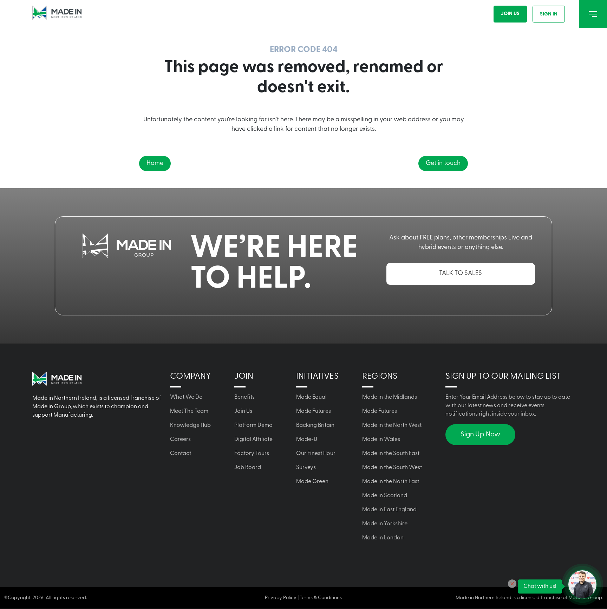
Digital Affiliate (253, 439)
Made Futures (313, 411)
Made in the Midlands (389, 397)
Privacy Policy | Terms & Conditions (303, 598)
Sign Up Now (480, 434)
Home (154, 163)
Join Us (510, 14)
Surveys (306, 467)
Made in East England (389, 510)
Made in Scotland (384, 496)
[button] (512, 583)
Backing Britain (315, 425)
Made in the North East (390, 482)
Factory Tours (251, 453)
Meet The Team (189, 411)
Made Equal (311, 397)
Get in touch (443, 163)
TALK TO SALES (460, 273)
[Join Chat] (582, 584)
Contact (180, 453)
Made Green (312, 482)
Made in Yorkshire (384, 524)
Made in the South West (392, 467)
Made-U (306, 439)
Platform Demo (253, 425)
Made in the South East (390, 453)
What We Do (186, 397)
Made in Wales (381, 439)
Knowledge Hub (190, 425)
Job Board (247, 467)
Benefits (244, 397)
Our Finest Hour (315, 453)
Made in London (383, 538)
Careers (180, 439)
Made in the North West (392, 425)
